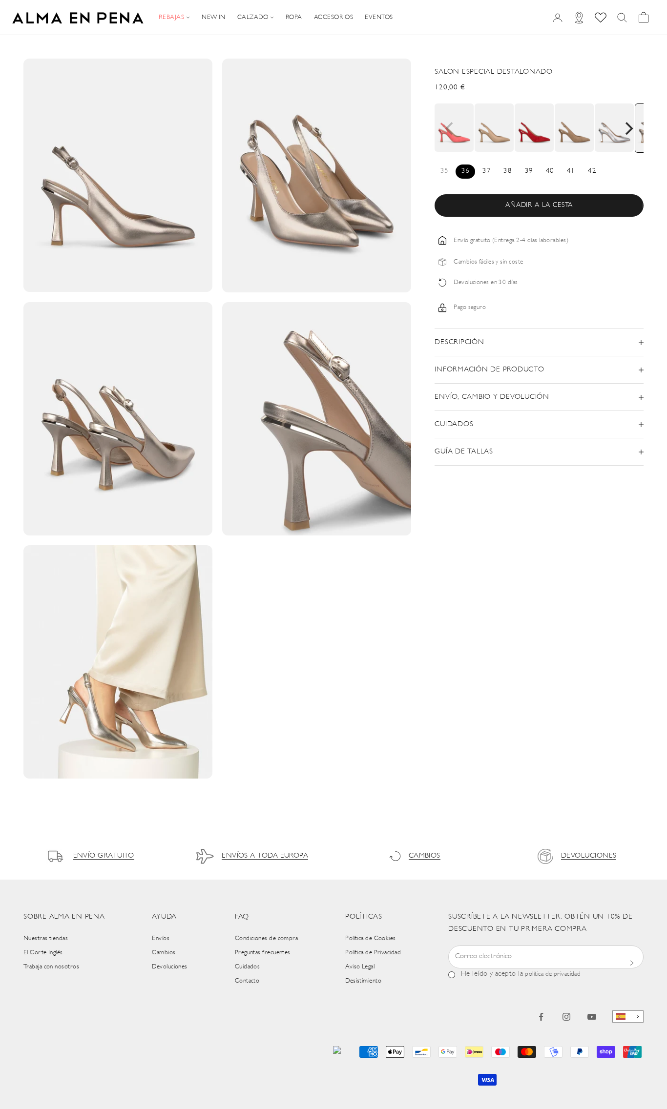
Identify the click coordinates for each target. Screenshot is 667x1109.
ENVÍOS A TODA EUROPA (265, 856)
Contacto (247, 981)
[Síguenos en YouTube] (592, 1017)
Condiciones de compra (266, 938)
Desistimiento (363, 981)
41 (571, 171)
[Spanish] (628, 1016)
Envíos (160, 938)
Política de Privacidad (373, 952)
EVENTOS (379, 17)
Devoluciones (169, 967)
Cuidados (247, 967)
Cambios (163, 952)
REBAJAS (171, 17)
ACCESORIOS (334, 17)
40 (550, 171)
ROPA (294, 17)
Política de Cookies (370, 938)
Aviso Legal (360, 967)
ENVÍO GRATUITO (103, 856)
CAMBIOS (424, 856)
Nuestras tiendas (45, 938)
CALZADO (252, 17)
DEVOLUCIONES (588, 856)
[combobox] (628, 1016)
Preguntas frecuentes (263, 952)
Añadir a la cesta (539, 205)
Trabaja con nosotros (51, 967)
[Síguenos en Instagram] (566, 1017)
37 (486, 171)
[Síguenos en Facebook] (541, 1017)
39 (529, 171)
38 (507, 171)
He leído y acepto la (521, 974)
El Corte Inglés (43, 952)
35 (444, 171)
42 (592, 171)
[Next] (628, 128)
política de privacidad (553, 974)
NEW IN (214, 17)
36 (465, 171)
